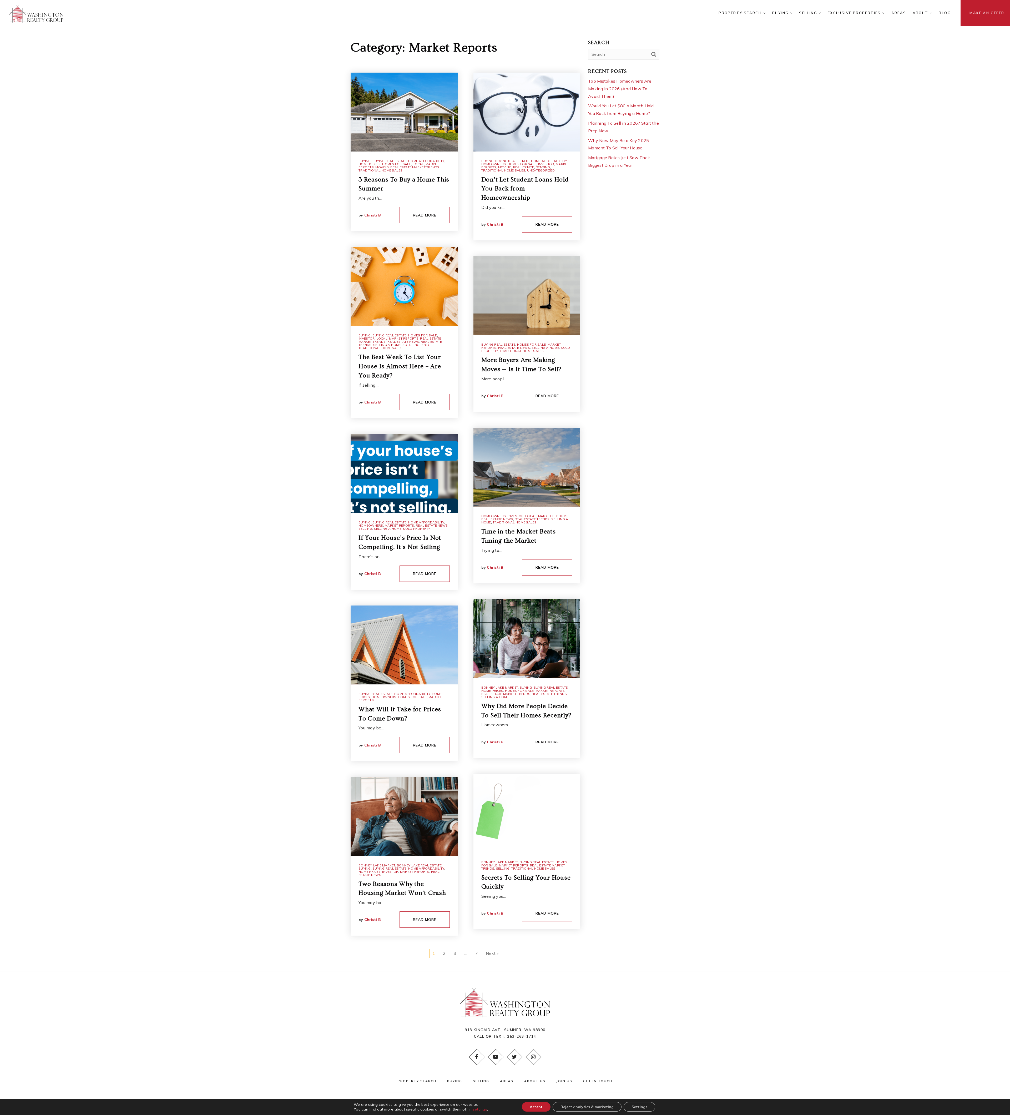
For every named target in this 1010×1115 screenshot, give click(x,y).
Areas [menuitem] (898, 13)
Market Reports (403, 338)
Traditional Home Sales (380, 170)
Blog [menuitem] (945, 13)
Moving (382, 167)
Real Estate (523, 167)
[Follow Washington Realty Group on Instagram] (533, 1057)
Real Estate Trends (532, 519)
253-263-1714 (521, 1036)
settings (480, 1109)
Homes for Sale (396, 164)
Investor (366, 338)
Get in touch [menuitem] (597, 1081)
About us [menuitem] (535, 1081)
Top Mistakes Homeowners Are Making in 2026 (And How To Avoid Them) (619, 88)
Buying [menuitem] (781, 13)
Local (418, 164)
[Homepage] (36, 13)
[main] (505, 485)
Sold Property (415, 345)
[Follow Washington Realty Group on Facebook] (476, 1057)
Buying (364, 161)
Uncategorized (541, 170)
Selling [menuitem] (809, 13)
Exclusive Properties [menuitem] (855, 13)
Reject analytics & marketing (587, 1106)
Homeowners (370, 525)
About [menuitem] (921, 13)
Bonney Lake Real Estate (419, 865)
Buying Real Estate (389, 161)
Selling (365, 529)
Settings (639, 1106)
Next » (492, 953)
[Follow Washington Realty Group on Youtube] (495, 1057)
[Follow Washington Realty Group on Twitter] (514, 1057)
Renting (543, 167)
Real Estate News (403, 342)
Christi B (372, 215)
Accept (536, 1106)
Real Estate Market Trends (414, 167)
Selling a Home (387, 345)
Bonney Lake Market (376, 865)
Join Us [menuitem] (564, 1081)
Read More (424, 215)
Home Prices (369, 164)
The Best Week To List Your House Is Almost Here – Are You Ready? (399, 366)
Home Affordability (426, 161)
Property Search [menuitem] (741, 13)
